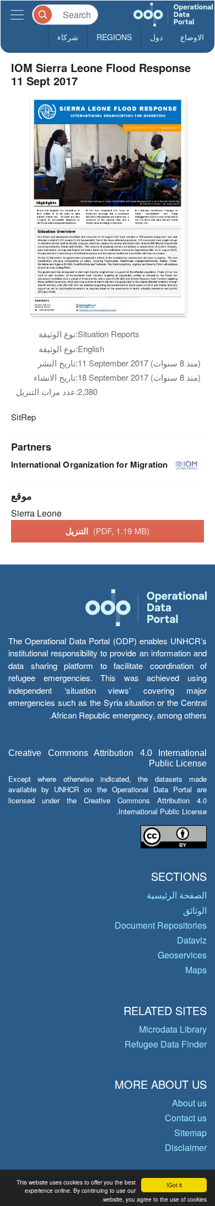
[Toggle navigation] (17, 14)
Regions (114, 36)
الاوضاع (192, 36)
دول (156, 36)
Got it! (174, 1185)
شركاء (67, 36)
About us (189, 1103)
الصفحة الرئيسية (177, 895)
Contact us (186, 1117)
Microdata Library (173, 1029)
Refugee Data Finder (166, 1044)
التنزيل (108, 531)
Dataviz (192, 940)
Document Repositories (161, 925)
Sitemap (190, 1132)
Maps (196, 969)
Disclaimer (186, 1147)
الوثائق (195, 910)
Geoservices (182, 955)
